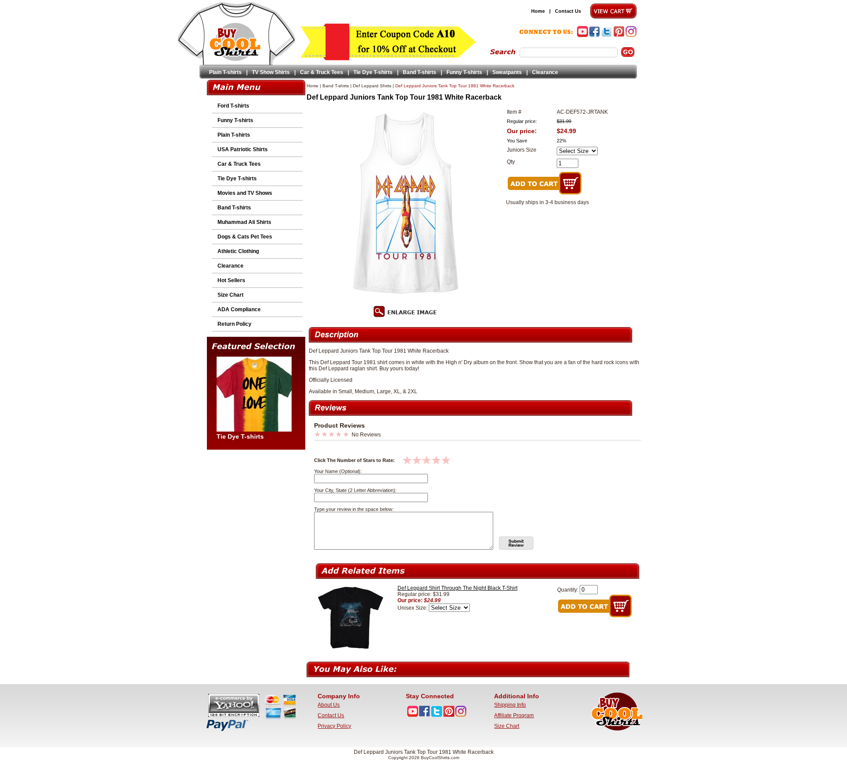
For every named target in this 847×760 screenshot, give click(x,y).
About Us (329, 705)
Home (538, 11)
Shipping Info (510, 705)
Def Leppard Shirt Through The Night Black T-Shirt (457, 588)
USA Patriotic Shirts (242, 149)
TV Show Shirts (271, 72)
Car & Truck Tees (321, 72)
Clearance (545, 72)
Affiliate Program (514, 715)
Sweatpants (507, 72)
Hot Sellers (231, 280)
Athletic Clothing (238, 251)
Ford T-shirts (233, 106)
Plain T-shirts (225, 72)
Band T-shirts (419, 72)
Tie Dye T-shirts (373, 72)
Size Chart (230, 295)
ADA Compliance (239, 309)
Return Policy (234, 324)
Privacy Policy (334, 726)
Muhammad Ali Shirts (244, 222)
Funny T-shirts (464, 72)
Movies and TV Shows (244, 193)
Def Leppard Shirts (372, 85)
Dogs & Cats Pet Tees (244, 237)
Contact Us (568, 11)
